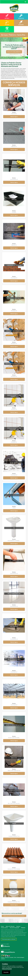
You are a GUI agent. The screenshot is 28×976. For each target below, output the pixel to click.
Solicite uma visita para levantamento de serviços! (14, 915)
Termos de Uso (4, 927)
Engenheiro (22, 958)
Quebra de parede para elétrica (14, 725)
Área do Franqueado (14, 927)
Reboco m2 (14, 757)
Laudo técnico (14, 462)
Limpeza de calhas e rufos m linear (14, 495)
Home (2, 926)
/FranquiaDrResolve (9, 952)
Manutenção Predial (19, 960)
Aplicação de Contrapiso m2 (14, 133)
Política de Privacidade (7, 968)
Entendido (6, 972)
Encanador (11, 957)
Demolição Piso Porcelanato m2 (14, 363)
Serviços (18, 926)
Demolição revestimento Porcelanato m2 (14, 428)
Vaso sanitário (14, 889)
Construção (14, 958)
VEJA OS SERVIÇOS (14, 54)
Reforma (10, 958)
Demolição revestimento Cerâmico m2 (14, 396)
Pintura (6, 958)
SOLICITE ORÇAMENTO (14, 52)
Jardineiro (3, 958)
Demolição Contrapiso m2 (14, 298)
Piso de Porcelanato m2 (14, 593)
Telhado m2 (14, 856)
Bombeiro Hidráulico (11, 960)
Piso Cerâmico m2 (14, 560)
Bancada (14, 199)
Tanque (14, 823)
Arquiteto (18, 958)
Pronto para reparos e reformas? (9, 939)
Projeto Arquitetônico (14, 659)
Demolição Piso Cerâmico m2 (14, 330)
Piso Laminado (14, 626)
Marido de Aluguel (20, 957)
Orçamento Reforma (14, 101)
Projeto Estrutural (14, 692)
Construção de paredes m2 (14, 265)
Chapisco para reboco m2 (14, 232)
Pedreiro (2, 957)
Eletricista (7, 957)
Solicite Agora (14, 116)
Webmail (23, 927)
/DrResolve (6, 946)
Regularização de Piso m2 (14, 790)
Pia (14, 528)
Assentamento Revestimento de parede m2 (14, 166)
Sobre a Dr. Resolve (10, 926)
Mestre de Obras (4, 960)
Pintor (15, 957)
